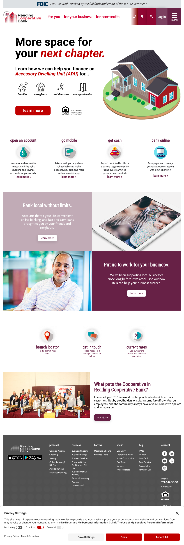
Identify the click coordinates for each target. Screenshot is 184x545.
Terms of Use (145, 469)
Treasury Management (78, 483)
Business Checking (80, 450)
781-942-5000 (169, 482)
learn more (22, 177)
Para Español (145, 462)
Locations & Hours (125, 454)
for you (54, 16)
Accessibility (144, 466)
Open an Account (57, 450)
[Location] (142, 16)
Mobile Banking (56, 468)
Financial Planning (57, 472)
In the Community (125, 458)
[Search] (151, 16)
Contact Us (166, 486)
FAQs (141, 450)
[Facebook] (164, 453)
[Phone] (134, 16)
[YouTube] (164, 461)
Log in (162, 17)
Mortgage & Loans (102, 450)
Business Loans (101, 454)
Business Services (80, 458)
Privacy (142, 454)
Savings (53, 458)
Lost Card (143, 458)
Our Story (121, 450)
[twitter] (171, 461)
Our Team (121, 462)
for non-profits (108, 16)
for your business (78, 16)
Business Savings (79, 454)
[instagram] (164, 468)
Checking (53, 454)
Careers (120, 466)
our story (102, 417)
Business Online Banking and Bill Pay (79, 465)
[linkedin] (171, 453)
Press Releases (123, 469)
